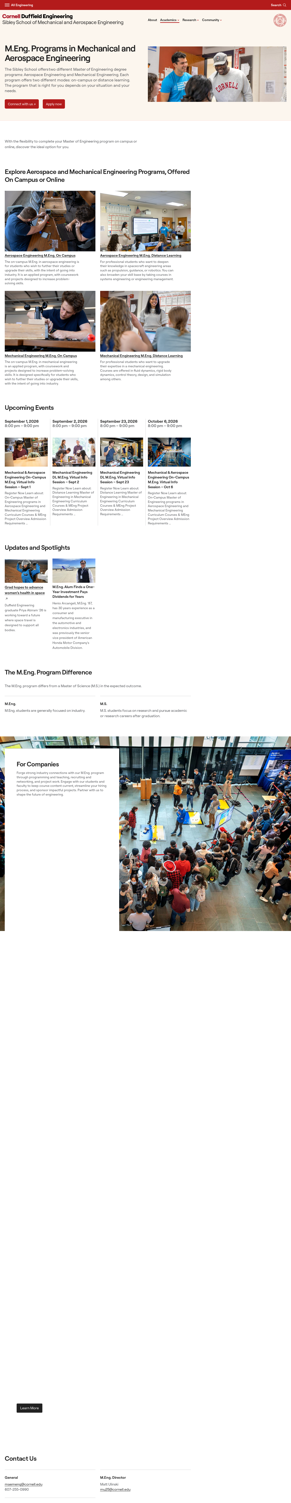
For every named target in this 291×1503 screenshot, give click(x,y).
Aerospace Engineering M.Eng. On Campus (40, 255)
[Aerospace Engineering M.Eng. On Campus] (50, 221)
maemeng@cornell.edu (23, 1484)
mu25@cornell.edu (115, 1489)
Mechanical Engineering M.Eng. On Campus (41, 355)
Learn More (29, 1408)
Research (191, 19)
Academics (169, 19)
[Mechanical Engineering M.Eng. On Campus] (50, 321)
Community (212, 19)
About (152, 20)
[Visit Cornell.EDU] (280, 25)
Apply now (54, 104)
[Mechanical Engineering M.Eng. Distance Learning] (145, 321)
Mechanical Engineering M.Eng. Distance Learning (141, 355)
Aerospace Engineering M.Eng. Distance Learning (140, 255)
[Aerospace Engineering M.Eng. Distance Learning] (145, 221)
